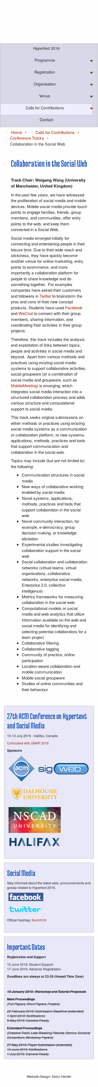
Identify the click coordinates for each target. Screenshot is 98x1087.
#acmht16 (39, 920)
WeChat (26, 313)
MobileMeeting (24, 385)
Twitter (45, 296)
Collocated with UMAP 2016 (28, 743)
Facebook (73, 307)
